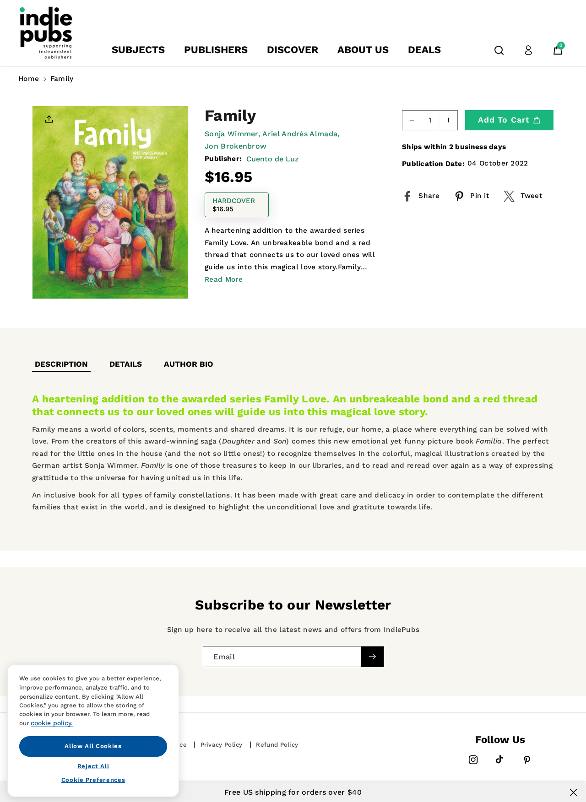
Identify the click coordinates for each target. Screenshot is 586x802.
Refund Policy (277, 744)
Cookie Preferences (93, 779)
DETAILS (125, 364)
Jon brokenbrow (235, 146)
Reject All (93, 765)
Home (28, 79)
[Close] (573, 792)
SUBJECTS (138, 49)
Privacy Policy (222, 744)
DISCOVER (292, 49)
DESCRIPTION (61, 364)
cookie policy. (52, 723)
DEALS (424, 49)
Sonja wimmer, (232, 133)
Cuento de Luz (272, 159)
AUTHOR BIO (188, 364)
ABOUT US (363, 49)
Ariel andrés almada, (300, 133)
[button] (499, 50)
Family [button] (62, 79)
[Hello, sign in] (528, 50)
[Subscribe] (372, 656)
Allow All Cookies (93, 746)
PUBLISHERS (216, 49)
